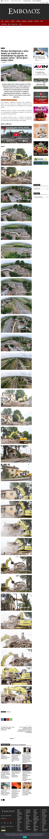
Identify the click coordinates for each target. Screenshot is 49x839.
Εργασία (27, 822)
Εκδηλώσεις (28, 815)
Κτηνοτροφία (36, 816)
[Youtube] (47, 3)
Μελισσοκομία (36, 819)
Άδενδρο (9, 711)
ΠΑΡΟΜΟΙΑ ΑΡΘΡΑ (5, 744)
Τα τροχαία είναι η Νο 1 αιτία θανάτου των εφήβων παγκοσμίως (7, 728)
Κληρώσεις (36, 812)
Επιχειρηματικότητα (29, 821)
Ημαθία (27, 827)
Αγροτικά (19, 809)
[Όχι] (47, 835)
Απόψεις (18, 821)
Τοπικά (12, 21)
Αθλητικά (24, 21)
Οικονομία (35, 821)
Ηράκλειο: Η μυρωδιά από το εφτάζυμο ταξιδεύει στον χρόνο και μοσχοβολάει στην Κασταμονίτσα (26, 792)
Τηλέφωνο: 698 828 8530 (36, 0)
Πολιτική (43, 814)
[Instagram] (43, 3)
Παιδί (35, 825)
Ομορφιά (35, 822)
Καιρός (35, 811)
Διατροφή (4, 24)
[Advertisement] (24, 37)
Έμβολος (4, 62)
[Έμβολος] (24, 12)
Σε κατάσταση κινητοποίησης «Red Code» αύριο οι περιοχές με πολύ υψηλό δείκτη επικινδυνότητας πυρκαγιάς (16, 793)
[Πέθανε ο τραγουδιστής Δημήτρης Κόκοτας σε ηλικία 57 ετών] (5, 750)
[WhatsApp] (11, 719)
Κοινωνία (30, 21)
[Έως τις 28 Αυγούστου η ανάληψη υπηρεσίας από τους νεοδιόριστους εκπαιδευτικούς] (16, 767)
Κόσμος (18, 21)
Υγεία (41, 21)
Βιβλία (18, 825)
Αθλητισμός (19, 812)
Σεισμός (43, 818)
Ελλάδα (7, 21)
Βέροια (18, 823)
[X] (45, 3)
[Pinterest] (8, 719)
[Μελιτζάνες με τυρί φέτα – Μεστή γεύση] (41, 53)
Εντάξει (24, 837)
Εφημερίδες (28, 826)
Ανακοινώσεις (19, 818)
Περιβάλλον (36, 829)
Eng (9, 24)
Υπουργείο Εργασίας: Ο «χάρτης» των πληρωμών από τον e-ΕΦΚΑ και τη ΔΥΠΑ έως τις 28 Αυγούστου (5, 792)
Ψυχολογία (44, 830)
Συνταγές (36, 21)
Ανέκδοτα (19, 819)
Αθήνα (18, 811)
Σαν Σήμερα (44, 816)
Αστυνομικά (19, 822)
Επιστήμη (27, 819)
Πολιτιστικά (44, 815)
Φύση (43, 827)
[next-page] (4, 800)
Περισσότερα (14, 24)
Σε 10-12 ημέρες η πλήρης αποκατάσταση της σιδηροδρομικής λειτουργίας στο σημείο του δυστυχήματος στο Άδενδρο (24, 730)
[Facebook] (41, 3)
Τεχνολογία (44, 823)
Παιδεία (35, 823)
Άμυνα (18, 815)
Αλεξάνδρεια (19, 814)
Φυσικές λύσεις (45, 829)
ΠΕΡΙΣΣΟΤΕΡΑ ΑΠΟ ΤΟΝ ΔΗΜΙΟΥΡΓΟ (18, 744)
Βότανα (18, 826)
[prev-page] (1, 800)
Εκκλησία (27, 816)
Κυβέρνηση (36, 818)
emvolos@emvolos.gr (27, 0)
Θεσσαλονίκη (28, 829)
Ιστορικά (35, 809)
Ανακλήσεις (19, 816)
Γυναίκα (18, 827)
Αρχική (2, 27)
